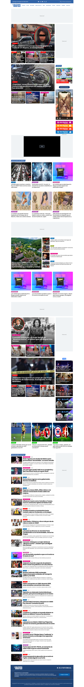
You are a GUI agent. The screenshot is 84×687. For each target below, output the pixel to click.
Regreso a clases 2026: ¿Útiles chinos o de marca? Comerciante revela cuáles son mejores (37, 491)
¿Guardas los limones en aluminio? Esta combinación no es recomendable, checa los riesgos (38, 532)
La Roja (15, 43)
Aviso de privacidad (31, 678)
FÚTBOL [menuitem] (53, 5)
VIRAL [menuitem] (44, 5)
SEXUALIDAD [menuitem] (48, 5)
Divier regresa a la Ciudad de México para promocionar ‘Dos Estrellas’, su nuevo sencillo (38, 459)
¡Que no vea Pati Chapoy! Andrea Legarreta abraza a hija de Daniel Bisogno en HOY (47, 352)
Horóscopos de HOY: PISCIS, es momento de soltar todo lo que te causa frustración (37, 647)
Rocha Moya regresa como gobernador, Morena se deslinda (36, 480)
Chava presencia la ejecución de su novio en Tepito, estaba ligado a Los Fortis (38, 657)
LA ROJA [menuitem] (23, 5)
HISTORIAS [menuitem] (32, 5)
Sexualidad (26, 552)
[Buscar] (61, 1)
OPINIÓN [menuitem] (63, 5)
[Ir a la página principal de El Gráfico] (16, 5)
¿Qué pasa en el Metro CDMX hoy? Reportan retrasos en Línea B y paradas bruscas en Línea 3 (39, 623)
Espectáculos (30, 52)
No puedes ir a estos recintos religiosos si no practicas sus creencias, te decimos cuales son (18, 99)
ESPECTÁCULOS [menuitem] (38, 5)
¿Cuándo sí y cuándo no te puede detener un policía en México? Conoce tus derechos (38, 613)
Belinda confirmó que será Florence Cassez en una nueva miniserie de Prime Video (47, 99)
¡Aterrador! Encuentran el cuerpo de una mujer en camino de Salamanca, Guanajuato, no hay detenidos (47, 58)
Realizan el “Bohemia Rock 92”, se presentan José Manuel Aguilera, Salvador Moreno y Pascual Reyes (64, 368)
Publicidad (55, 678)
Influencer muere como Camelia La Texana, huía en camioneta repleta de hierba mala (38, 502)
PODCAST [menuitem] (68, 5)
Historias (14, 92)
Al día (25, 477)
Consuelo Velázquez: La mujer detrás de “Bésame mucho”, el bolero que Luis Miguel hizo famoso (32, 339)
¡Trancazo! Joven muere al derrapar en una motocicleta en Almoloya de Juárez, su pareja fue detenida (31, 86)
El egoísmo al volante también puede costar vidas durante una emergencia (64, 394)
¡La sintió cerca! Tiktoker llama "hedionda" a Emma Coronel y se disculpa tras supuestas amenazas (38, 636)
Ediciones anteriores (64, 87)
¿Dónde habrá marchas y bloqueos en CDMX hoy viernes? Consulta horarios (38, 602)
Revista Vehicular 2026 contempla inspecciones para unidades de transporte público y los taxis (37, 574)
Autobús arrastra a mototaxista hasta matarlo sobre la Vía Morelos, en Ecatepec (37, 511)
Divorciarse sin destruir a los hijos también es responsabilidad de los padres (64, 381)
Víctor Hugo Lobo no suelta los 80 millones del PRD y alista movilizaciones (64, 418)
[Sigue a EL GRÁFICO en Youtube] (43, 681)
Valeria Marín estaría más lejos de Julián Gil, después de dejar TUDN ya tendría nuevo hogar (18, 352)
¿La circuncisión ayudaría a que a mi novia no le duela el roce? (38, 555)
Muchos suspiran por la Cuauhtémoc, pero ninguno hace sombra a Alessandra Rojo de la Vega (64, 405)
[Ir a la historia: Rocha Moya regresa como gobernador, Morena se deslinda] (16, 480)
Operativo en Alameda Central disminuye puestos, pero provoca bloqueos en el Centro (38, 593)
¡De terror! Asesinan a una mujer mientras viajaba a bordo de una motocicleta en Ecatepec (32, 99)
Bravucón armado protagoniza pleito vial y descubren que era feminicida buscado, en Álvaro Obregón (18, 58)
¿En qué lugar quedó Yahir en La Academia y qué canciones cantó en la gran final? (38, 470)
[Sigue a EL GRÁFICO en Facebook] (40, 681)
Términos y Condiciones (47, 678)
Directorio (38, 678)
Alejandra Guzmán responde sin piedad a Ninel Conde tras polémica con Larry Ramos (38, 564)
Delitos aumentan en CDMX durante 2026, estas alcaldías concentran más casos (37, 584)
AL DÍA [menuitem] (27, 5)
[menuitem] (38, 1)
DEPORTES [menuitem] (58, 5)
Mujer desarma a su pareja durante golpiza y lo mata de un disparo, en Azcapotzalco (32, 47)
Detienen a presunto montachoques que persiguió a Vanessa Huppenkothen (32, 60)
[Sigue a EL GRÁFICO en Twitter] (41, 681)
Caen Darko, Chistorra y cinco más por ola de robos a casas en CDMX (47, 393)
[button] (57, 118)
